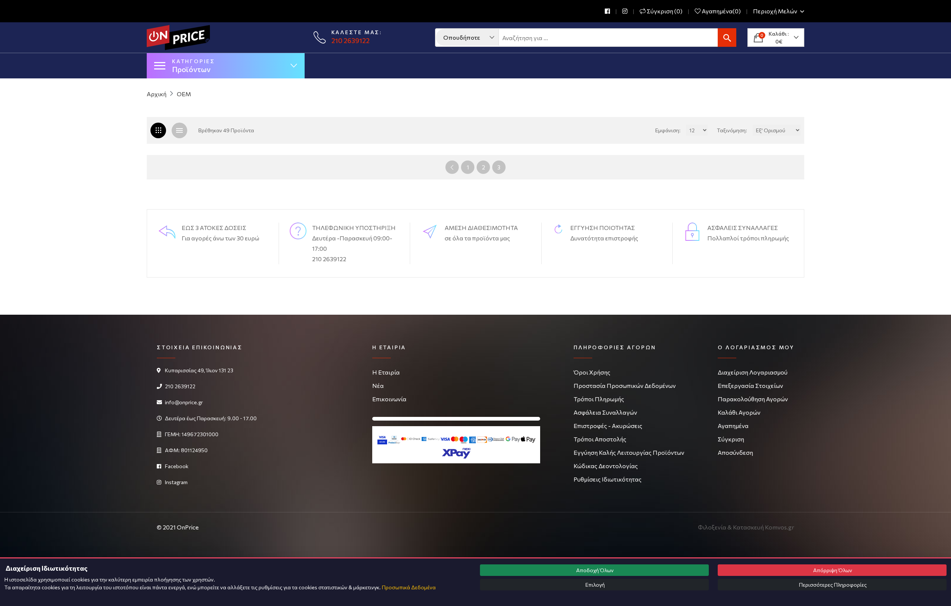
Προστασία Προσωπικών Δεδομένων (625, 385)
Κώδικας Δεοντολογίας (606, 465)
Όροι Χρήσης (592, 372)
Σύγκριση (731, 439)
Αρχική (156, 93)
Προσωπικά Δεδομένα (409, 587)
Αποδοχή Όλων (594, 570)
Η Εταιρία (386, 372)
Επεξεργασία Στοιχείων (750, 385)
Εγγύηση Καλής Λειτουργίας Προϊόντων (629, 452)
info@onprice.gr (184, 402)
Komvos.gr (779, 527)
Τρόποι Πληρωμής (599, 398)
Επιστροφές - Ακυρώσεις (608, 425)
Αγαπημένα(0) (721, 11)
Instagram (176, 482)
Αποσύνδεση (735, 452)
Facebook (176, 466)
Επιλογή (594, 584)
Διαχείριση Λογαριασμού (753, 372)
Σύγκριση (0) (664, 11)
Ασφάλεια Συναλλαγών (605, 412)
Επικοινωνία (389, 398)
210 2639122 (350, 40)
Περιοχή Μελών (775, 11)
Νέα (378, 385)
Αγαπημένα (733, 425)
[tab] (179, 130)
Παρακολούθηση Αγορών (753, 398)
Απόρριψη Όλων (832, 570)
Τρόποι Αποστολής (600, 439)
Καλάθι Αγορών (739, 412)
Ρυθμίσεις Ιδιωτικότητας (608, 479)
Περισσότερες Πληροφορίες (832, 584)
